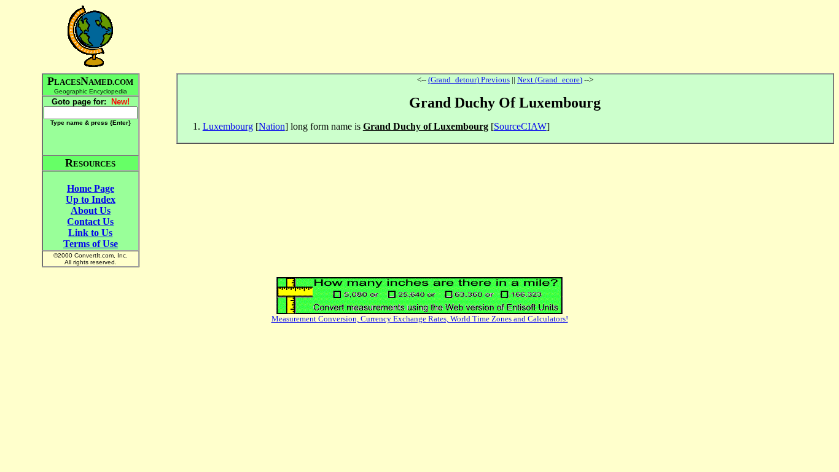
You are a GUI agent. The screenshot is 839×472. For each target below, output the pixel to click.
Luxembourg (228, 126)
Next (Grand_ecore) (549, 79)
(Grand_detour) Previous (469, 79)
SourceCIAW (520, 126)
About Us (91, 210)
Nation (272, 126)
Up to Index (90, 199)
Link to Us (90, 232)
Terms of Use (90, 243)
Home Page (90, 188)
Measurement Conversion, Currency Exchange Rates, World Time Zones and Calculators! (419, 318)
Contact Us (90, 221)
